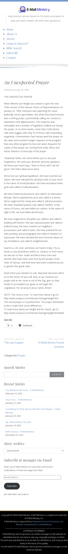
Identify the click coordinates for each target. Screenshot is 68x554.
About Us (11, 34)
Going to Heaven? (17, 43)
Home (10, 29)
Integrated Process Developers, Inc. (48, 521)
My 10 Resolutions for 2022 (18, 422)
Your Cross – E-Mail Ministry (19, 399)
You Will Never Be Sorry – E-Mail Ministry (25, 390)
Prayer (21, 355)
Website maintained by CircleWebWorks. (34, 524)
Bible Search (14, 48)
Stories (10, 39)
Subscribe (12, 53)
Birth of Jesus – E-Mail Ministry (20, 431)
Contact (11, 58)
